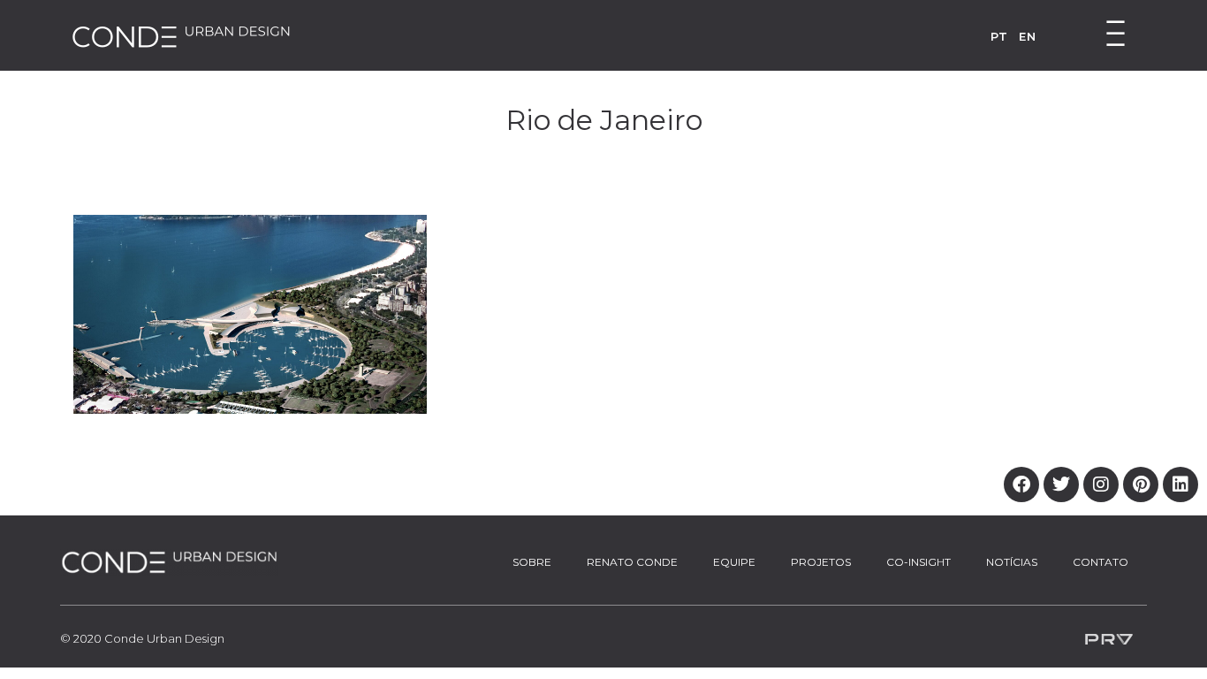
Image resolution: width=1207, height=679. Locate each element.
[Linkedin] (1180, 484)
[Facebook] (1021, 484)
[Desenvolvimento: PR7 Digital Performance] (1109, 639)
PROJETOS (821, 561)
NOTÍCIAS (1011, 561)
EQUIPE (734, 561)
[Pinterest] (1140, 484)
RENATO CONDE (632, 561)
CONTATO (1100, 561)
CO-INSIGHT (918, 561)
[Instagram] (1101, 484)
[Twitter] (1061, 484)
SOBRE (531, 561)
